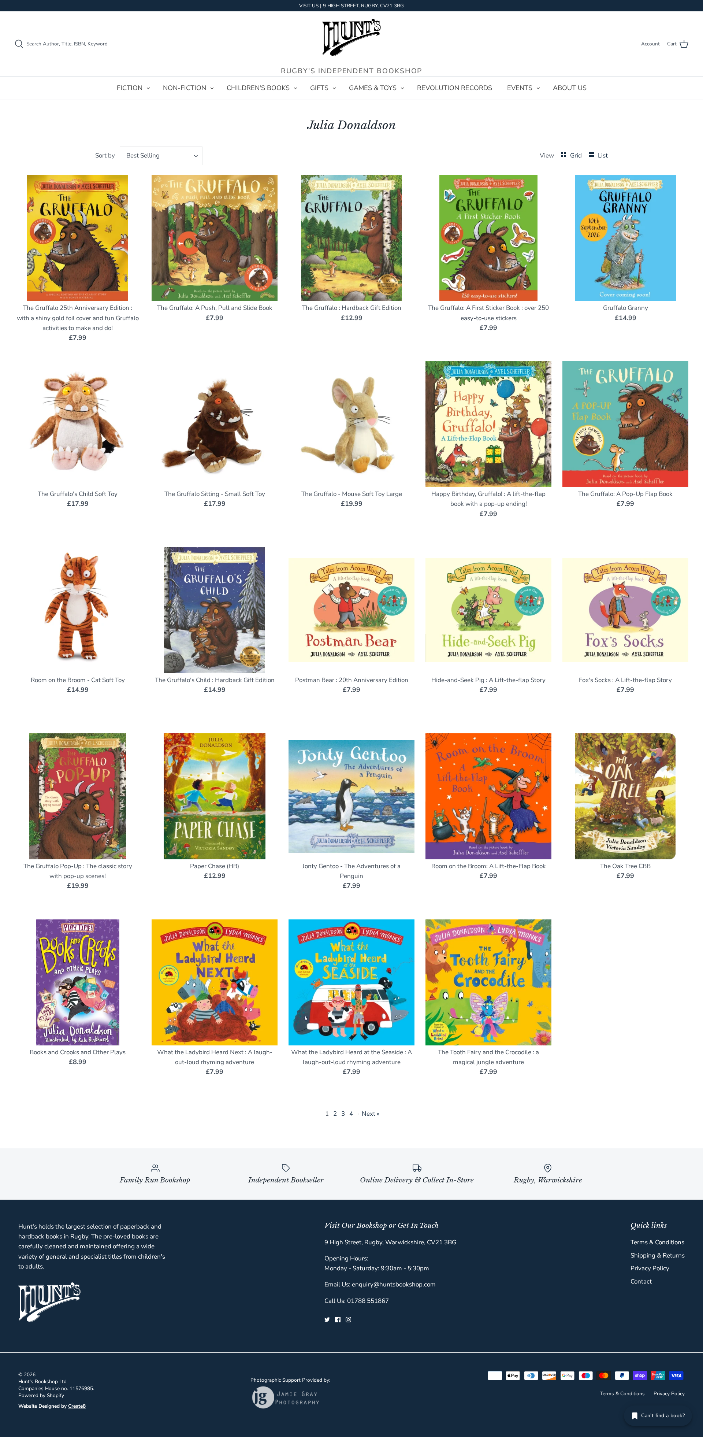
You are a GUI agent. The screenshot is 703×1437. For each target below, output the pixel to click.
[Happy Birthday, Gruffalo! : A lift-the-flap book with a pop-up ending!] (488, 424)
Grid (576, 155)
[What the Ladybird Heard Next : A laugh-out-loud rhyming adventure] (215, 982)
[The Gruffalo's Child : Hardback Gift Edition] (215, 610)
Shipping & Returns (658, 1255)
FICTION (129, 88)
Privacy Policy (650, 1268)
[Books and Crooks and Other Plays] (78, 982)
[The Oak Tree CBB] (625, 796)
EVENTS (519, 88)
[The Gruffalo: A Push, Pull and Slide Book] (215, 238)
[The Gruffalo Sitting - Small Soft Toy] (215, 424)
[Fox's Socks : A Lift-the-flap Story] (625, 610)
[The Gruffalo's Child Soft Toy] (78, 424)
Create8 (77, 1406)
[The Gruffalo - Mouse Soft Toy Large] (351, 424)
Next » (371, 1114)
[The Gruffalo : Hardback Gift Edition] (351, 238)
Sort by (105, 155)
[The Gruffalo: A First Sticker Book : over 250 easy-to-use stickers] (488, 238)
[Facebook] (338, 1319)
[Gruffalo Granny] (625, 238)
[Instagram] (348, 1319)
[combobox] (161, 156)
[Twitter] (327, 1319)
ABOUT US (570, 88)
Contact (641, 1281)
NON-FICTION (184, 88)
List (603, 155)
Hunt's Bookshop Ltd (42, 1381)
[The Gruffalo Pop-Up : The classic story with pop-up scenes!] (78, 796)
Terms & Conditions (657, 1242)
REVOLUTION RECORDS (454, 88)
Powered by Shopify (41, 1395)
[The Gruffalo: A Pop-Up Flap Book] (625, 424)
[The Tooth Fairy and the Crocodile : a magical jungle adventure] (488, 982)
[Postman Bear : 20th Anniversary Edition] (351, 610)
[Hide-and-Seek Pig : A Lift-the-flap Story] (488, 610)
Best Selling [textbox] (143, 155)
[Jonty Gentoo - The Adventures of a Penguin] (351, 796)
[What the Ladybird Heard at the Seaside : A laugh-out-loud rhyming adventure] (351, 982)
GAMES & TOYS (373, 88)
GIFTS (319, 88)
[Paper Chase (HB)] (215, 796)
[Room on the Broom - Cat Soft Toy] (78, 610)
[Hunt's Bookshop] (351, 37)
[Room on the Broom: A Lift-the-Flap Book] (488, 796)
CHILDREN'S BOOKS (258, 88)
